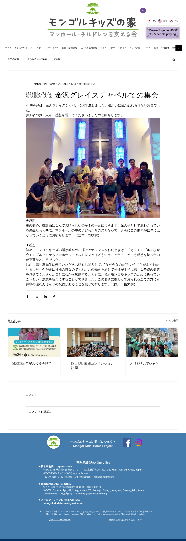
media (57, 59)
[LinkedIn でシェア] (45, 296)
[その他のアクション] (158, 84)
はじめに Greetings (37, 59)
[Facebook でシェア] (27, 296)
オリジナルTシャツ (144, 363)
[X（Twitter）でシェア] (36, 296)
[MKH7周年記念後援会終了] (34, 342)
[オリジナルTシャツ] (152, 342)
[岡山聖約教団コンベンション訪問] (93, 342)
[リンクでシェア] (54, 296)
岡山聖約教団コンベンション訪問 (92, 365)
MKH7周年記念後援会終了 (32, 363)
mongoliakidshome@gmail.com (62, 503)
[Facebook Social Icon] (127, 442)
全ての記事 (13, 59)
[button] (173, 59)
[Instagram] (138, 442)
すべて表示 (172, 321)
